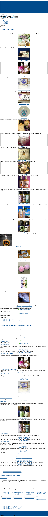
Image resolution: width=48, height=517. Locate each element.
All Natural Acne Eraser (4, 344)
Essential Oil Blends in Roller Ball (24, 60)
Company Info (5, 8)
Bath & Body (3, 31)
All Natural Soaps (24, 393)
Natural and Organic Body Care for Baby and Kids (15, 325)
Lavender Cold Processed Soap (24, 90)
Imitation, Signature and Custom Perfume (24, 307)
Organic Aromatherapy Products (10, 475)
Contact (4, 7)
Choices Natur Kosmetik (24, 46)
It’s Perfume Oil (24, 118)
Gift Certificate (5, 22)
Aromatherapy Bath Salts (24, 218)
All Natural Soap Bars (4, 441)
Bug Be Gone (3, 401)
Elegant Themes (8, 515)
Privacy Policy (8, 11)
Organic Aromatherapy (4, 433)
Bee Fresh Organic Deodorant (6, 398)
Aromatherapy (8, 31)
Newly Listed (5, 21)
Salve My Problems (24, 451)
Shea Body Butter (24, 336)
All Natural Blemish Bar (24, 379)
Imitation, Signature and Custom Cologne (24, 246)
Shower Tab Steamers (24, 304)
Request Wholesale (6, 23)
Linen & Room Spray (24, 288)
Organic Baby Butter (4, 330)
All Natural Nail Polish (24, 350)
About (6, 9)
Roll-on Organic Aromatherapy (24, 203)
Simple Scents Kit (24, 174)
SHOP (4, 20)
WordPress (19, 515)
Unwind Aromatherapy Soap (24, 104)
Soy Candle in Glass (24, 146)
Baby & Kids (8, 327)
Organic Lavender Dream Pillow (24, 160)
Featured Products (3, 478)
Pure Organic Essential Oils (24, 232)
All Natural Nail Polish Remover (6, 353)
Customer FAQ (8, 10)
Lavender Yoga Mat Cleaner (24, 188)
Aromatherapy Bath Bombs (24, 274)
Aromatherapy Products (7, 29)
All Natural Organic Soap (5, 373)
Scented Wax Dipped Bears (24, 438)
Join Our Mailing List (7, 6)
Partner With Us (6, 5)
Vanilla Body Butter (4, 341)
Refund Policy (7, 12)
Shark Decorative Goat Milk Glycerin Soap (24, 461)
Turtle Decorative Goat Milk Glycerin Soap (24, 464)
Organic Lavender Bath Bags (24, 132)
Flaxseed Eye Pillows (24, 260)
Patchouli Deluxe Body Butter (24, 454)
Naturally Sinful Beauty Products (24, 75)
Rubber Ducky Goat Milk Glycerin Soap (24, 458)
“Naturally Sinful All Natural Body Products (8, 369)
